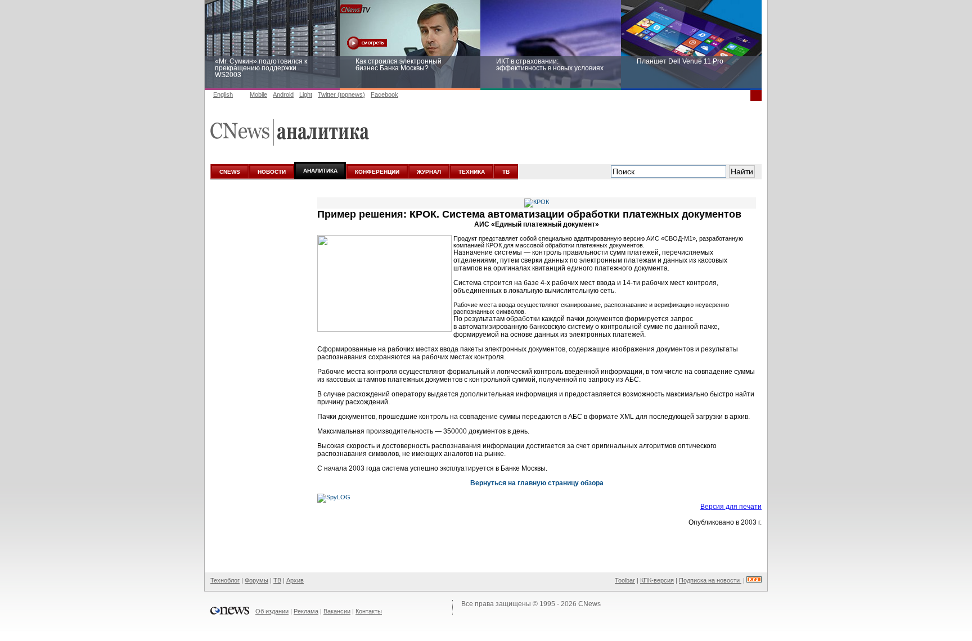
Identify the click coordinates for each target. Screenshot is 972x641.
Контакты (369, 611)
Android (283, 94)
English (223, 94)
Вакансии (336, 611)
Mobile (258, 94)
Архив (295, 580)
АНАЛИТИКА (320, 171)
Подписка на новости (710, 580)
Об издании (272, 611)
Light (305, 94)
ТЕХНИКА (471, 172)
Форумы (256, 580)
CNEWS (229, 172)
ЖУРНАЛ (429, 172)
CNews (589, 604)
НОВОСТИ (272, 172)
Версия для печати (731, 507)
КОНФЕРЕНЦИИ (377, 172)
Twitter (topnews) (341, 94)
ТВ (506, 172)
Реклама (306, 611)
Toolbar (625, 580)
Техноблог (225, 580)
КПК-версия (657, 580)
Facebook (384, 94)
